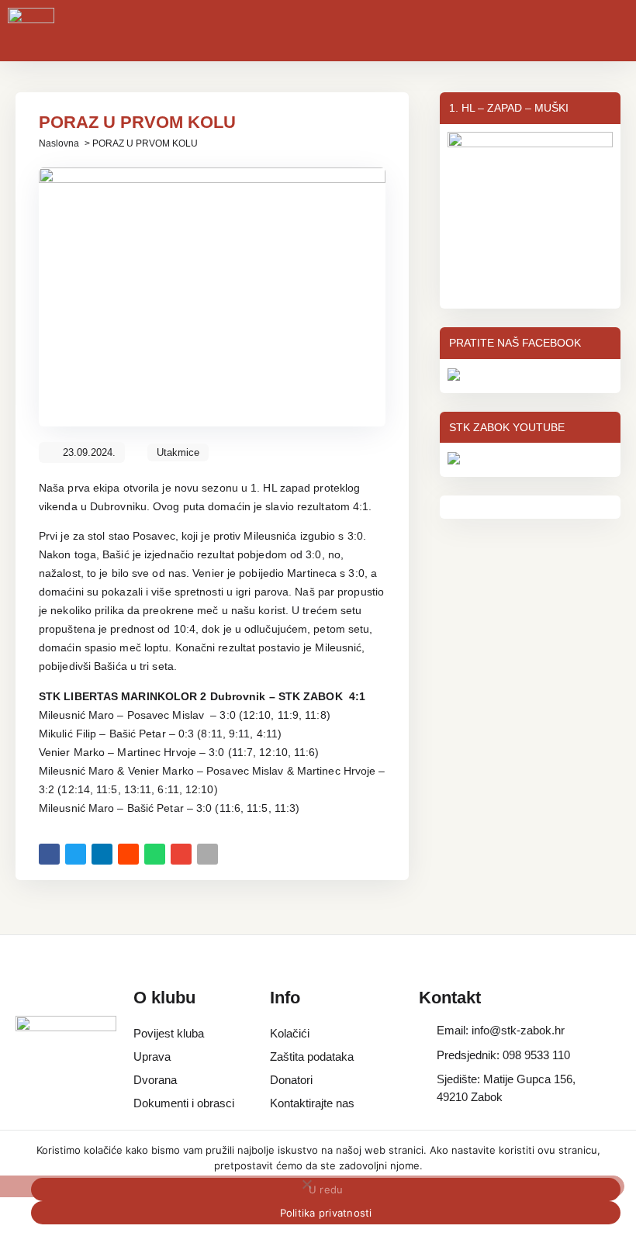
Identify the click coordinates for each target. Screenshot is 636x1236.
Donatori (291, 1079)
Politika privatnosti (326, 1213)
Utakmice (178, 452)
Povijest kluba (168, 1033)
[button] (49, 854)
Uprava (152, 1056)
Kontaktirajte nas (312, 1103)
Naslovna (59, 143)
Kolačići (289, 1033)
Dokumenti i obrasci (183, 1103)
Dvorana (155, 1079)
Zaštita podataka (312, 1056)
